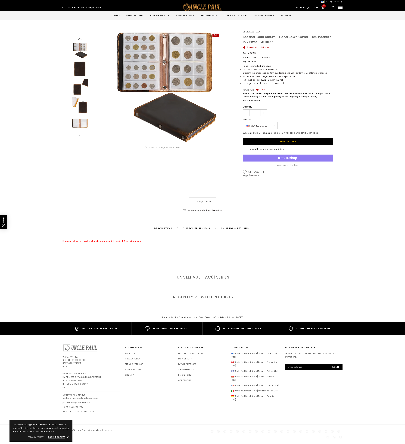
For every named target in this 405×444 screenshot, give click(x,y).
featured (254, 175)
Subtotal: (247, 133)
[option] (165, 87)
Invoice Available (251, 100)
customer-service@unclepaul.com (80, 398)
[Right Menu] (340, 7)
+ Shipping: (267, 133)
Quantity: (247, 106)
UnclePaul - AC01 (252, 31)
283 (184, 210)
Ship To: (247, 119)
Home (164, 317)
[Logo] (202, 7)
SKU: (245, 53)
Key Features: (249, 61)
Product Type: (250, 57)
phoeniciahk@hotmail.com (76, 402)
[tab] (202, 297)
